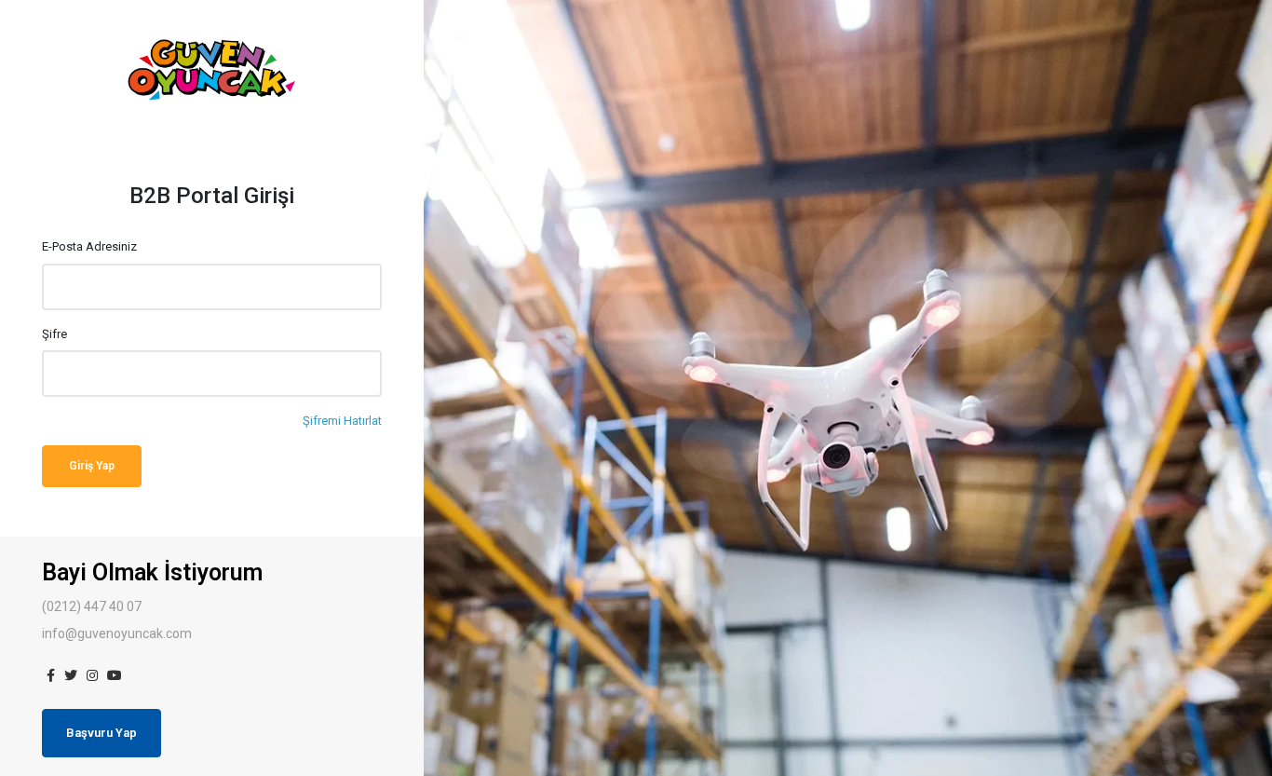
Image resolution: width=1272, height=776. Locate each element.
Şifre (54, 334)
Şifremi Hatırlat (342, 421)
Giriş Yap (92, 465)
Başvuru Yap (101, 733)
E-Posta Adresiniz (89, 246)
